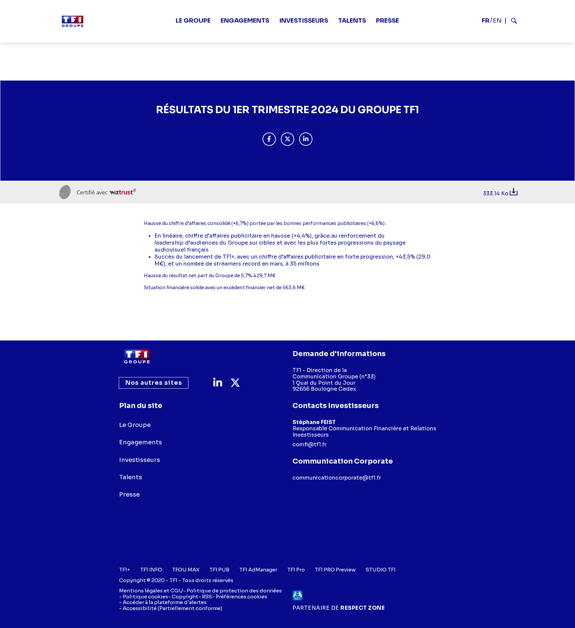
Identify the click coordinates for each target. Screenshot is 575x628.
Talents (352, 20)
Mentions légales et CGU (151, 590)
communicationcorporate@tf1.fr (336, 477)
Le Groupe (193, 20)
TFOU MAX (185, 570)
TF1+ (124, 570)
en (497, 20)
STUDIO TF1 (381, 570)
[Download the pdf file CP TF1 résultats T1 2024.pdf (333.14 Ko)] (513, 193)
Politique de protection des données (234, 590)
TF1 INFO (151, 570)
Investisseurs (303, 20)
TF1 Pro (296, 570)
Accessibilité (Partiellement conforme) (172, 608)
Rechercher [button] (511, 21)
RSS (207, 596)
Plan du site (140, 405)
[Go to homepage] (137, 356)
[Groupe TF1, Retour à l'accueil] (73, 21)
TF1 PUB (219, 570)
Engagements (245, 20)
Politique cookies (145, 596)
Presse (387, 20)
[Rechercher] (511, 21)
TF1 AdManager (258, 570)
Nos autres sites (153, 382)
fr (485, 20)
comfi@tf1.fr (309, 444)
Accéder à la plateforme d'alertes (165, 602)
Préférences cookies (241, 596)
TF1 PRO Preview (335, 570)
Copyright (185, 596)
